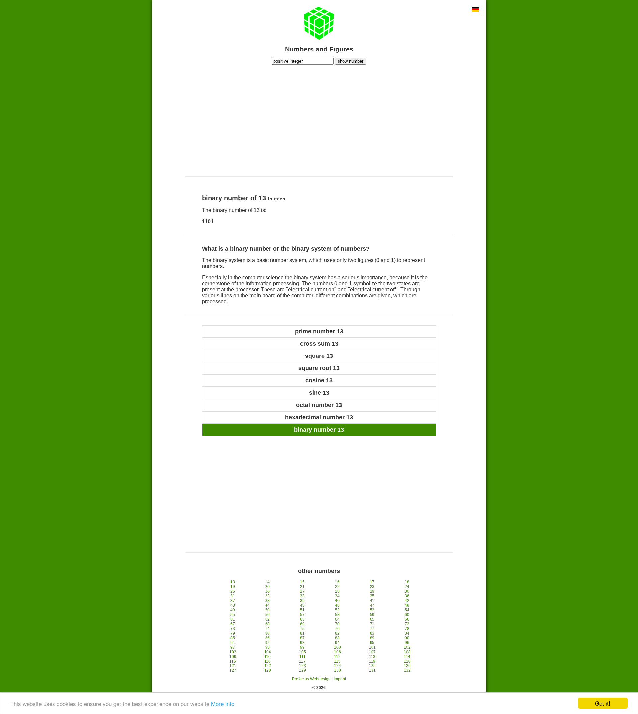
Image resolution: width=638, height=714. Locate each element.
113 (372, 656)
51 (302, 610)
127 (232, 670)
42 (407, 600)
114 (407, 656)
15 (302, 582)
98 (267, 647)
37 (232, 600)
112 (337, 656)
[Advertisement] (319, 119)
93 (302, 642)
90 (407, 638)
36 (407, 596)
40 (337, 600)
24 (407, 586)
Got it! (602, 703)
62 (267, 619)
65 (372, 619)
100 (337, 647)
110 (267, 656)
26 (267, 591)
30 (407, 591)
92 (267, 642)
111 (302, 656)
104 (267, 652)
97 (232, 647)
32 (267, 596)
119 (372, 661)
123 (302, 665)
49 (232, 610)
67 (232, 624)
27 (302, 591)
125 (372, 665)
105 (302, 652)
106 (337, 652)
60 (407, 614)
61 (232, 619)
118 (337, 661)
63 (302, 619)
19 (232, 586)
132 (407, 670)
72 (407, 624)
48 (407, 605)
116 (267, 661)
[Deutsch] (475, 10)
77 (372, 628)
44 (267, 605)
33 (302, 596)
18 (407, 582)
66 (407, 619)
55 (232, 614)
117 (302, 661)
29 (372, 591)
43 (232, 605)
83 (372, 633)
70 (337, 624)
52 (337, 610)
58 (337, 614)
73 (232, 628)
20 (267, 586)
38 (267, 600)
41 (372, 600)
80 (267, 633)
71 (372, 624)
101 (372, 647)
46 (337, 605)
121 (232, 665)
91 (232, 642)
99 (302, 647)
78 (407, 628)
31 (232, 596)
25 (232, 591)
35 (372, 596)
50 (267, 610)
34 (337, 596)
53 (372, 610)
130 (337, 670)
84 (407, 633)
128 (267, 670)
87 (302, 638)
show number (350, 61)
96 (407, 642)
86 (267, 638)
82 (337, 633)
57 (302, 614)
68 (267, 624)
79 (232, 633)
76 (337, 628)
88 (337, 638)
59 (372, 614)
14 (267, 582)
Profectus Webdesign (311, 679)
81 (302, 633)
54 (407, 610)
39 (302, 600)
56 (267, 614)
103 (232, 652)
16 (337, 582)
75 (302, 628)
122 (267, 665)
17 (372, 582)
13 (232, 582)
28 (337, 591)
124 (337, 665)
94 (337, 642)
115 (232, 661)
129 (302, 670)
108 (407, 652)
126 (407, 665)
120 (407, 661)
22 (337, 586)
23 (372, 586)
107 (372, 652)
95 (372, 642)
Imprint (340, 679)
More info (222, 703)
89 (372, 638)
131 (372, 670)
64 (337, 619)
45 (302, 605)
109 (232, 656)
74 (267, 628)
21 (302, 586)
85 (232, 638)
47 (372, 605)
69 (302, 624)
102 (407, 647)
